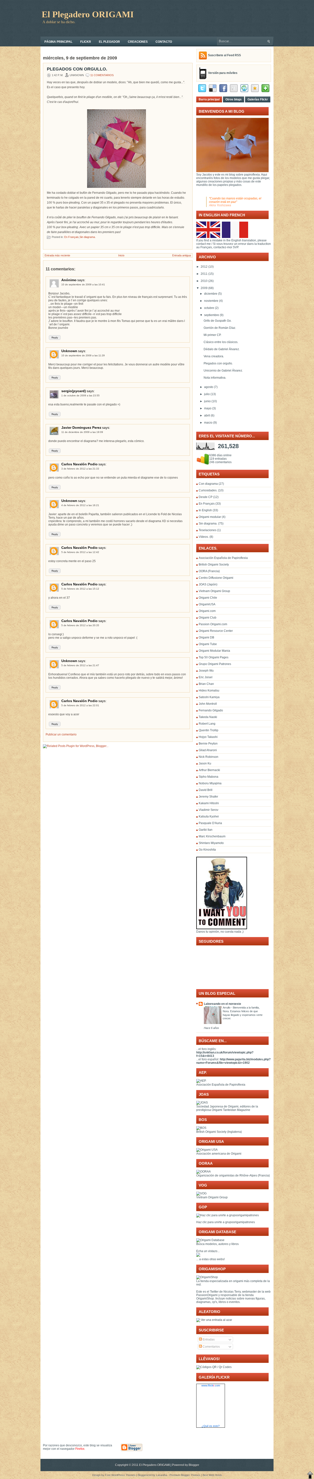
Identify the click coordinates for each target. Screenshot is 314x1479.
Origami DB (206, 637)
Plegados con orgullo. (77, 69)
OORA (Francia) (209, 571)
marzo (208, 422)
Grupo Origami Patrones (215, 664)
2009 (204, 288)
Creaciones (138, 41)
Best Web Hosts (212, 1475)
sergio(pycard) (73, 391)
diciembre (210, 293)
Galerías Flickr (258, 99)
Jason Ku (205, 763)
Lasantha (161, 1475)
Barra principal (209, 99)
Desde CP (206, 497)
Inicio (121, 255)
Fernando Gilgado (211, 710)
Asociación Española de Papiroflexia (223, 558)
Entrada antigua (181, 255)
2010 (204, 281)
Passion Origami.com (213, 624)
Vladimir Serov (208, 810)
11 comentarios (102, 75)
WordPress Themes (123, 1475)
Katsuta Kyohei (209, 816)
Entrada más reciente (57, 255)
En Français (71, 236)
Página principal (58, 41)
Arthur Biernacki (209, 770)
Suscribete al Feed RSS (224, 55)
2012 (204, 266)
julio (207, 394)
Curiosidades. (208, 490)
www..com (210, 1385)
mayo (207, 408)
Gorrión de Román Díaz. (220, 328)
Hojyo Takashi (208, 737)
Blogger (194, 1465)
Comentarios (211, 1346)
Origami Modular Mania (214, 650)
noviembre (211, 301)
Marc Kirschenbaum (212, 836)
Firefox (79, 1449)
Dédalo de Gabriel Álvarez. (222, 349)
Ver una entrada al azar (216, 1320)
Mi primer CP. (212, 335)
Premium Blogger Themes (185, 1475)
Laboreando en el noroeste (222, 1004)
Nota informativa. (215, 377)
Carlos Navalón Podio (79, 464)
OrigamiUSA (207, 604)
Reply (55, 337)
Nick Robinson (208, 757)
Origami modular (210, 517)
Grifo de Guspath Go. (218, 320)
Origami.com (207, 611)
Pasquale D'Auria (210, 823)
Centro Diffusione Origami (216, 578)
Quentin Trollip (208, 730)
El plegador (109, 41)
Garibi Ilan (205, 829)
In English (206, 510)
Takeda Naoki (208, 717)
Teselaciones (208, 530)
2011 (204, 274)
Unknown (69, 351)
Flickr (85, 41)
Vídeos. (204, 537)
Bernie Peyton (208, 743)
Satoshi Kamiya (209, 697)
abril (207, 415)
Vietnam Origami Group (214, 591)
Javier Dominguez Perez (81, 427)
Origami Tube (208, 644)
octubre (209, 308)
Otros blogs (233, 99)
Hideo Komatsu (209, 690)
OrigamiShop (205, 1298)
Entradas (208, 1339)
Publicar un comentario (61, 734)
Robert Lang (207, 723)
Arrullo (227, 1007)
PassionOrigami (207, 1295)
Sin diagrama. (87, 236)
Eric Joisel (205, 677)
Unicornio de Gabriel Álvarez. (223, 370)
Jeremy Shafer (208, 796)
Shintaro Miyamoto (211, 843)
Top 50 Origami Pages (213, 657)
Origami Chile (208, 597)
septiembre (211, 315)
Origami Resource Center (216, 631)
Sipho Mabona (208, 776)
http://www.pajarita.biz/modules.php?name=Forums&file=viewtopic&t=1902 (233, 1061)
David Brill (205, 790)
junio (207, 401)
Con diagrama (209, 483)
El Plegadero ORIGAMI (88, 14)
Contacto (164, 41)
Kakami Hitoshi (209, 803)
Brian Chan (206, 684)
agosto (208, 387)
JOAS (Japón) (208, 584)
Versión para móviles (222, 73)
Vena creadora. (214, 356)
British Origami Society (214, 564)
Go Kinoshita (207, 849)
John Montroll (208, 703)
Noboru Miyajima (210, 783)
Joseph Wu (206, 670)
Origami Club (207, 617)
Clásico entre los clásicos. (221, 342)
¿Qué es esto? (211, 1425)
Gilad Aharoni (208, 750)
